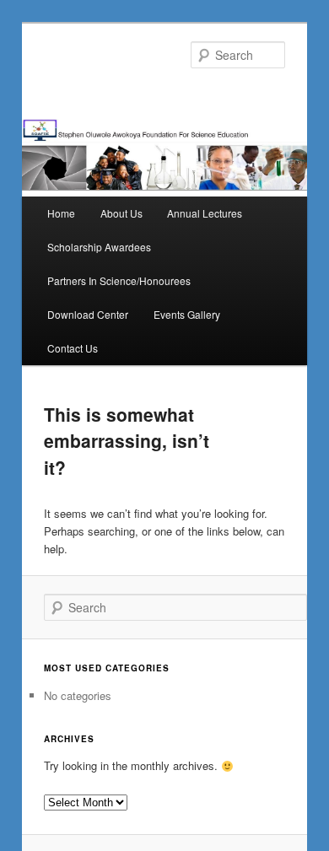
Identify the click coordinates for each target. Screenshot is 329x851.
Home (61, 213)
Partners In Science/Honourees (119, 280)
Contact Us (72, 348)
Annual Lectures (204, 213)
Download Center (87, 314)
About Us (121, 213)
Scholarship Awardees (99, 247)
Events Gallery (187, 314)
